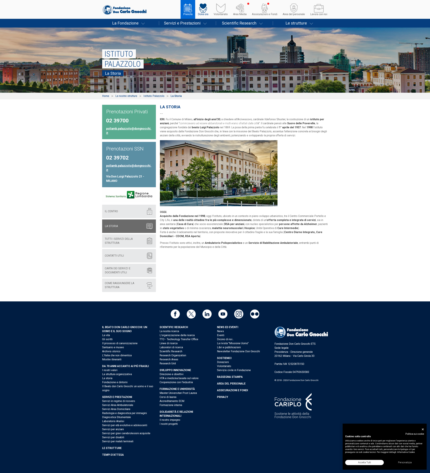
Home (105, 96)
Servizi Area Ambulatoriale (117, 405)
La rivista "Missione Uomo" (233, 343)
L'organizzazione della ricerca (177, 335)
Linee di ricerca (169, 343)
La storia (107, 378)
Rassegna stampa (230, 376)
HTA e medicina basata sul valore (179, 378)
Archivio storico (111, 351)
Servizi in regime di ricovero (118, 401)
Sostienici (224, 358)
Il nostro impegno (170, 419)
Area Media (240, 14)
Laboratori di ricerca (171, 347)
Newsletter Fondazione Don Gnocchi (238, 351)
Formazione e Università (177, 389)
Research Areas (169, 359)
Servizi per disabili (113, 437)
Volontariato (221, 14)
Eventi (220, 335)
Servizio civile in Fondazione (234, 370)
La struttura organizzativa (117, 374)
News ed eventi (227, 327)
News (220, 331)
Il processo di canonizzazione (120, 343)
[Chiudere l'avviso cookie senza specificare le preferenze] (422, 429)
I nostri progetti (169, 423)
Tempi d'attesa (113, 454)
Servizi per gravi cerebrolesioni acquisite (126, 433)
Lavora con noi (318, 14)
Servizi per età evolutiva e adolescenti (124, 425)
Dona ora (203, 14)
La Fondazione (125, 23)
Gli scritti (107, 339)
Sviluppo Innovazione (175, 370)
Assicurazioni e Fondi (264, 14)
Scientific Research (239, 23)
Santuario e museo (113, 347)
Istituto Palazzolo (153, 96)
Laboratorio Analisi (113, 421)
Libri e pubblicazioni (229, 347)
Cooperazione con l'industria (176, 382)
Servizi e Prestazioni (182, 23)
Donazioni (223, 362)
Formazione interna (171, 405)
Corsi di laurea (168, 397)
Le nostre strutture (126, 96)
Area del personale (294, 14)
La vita (106, 335)
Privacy (222, 397)
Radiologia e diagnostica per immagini (124, 413)
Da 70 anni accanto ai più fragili (125, 366)
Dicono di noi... (225, 339)
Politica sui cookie (414, 434)
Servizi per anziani (113, 429)
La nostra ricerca (169, 331)
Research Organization (173, 355)
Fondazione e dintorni (114, 382)
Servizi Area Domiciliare (116, 409)
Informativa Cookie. (406, 452)
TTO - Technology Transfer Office (179, 339)
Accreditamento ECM (172, 401)
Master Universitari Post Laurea (178, 393)
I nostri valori (109, 370)
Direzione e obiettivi (171, 374)
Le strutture (296, 23)
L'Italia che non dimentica (117, 355)
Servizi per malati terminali (117, 441)
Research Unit (168, 363)
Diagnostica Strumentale (116, 417)
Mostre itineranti (111, 359)
